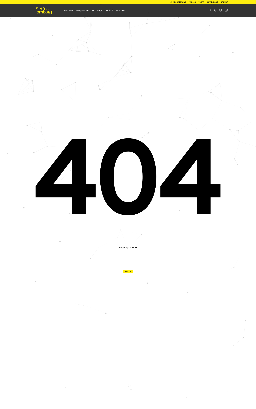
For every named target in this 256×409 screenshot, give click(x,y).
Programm (82, 10)
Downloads (212, 2)
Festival (68, 10)
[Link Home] (43, 10)
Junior (109, 10)
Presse (192, 2)
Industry (97, 10)
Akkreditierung (178, 2)
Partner (120, 10)
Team (201, 2)
